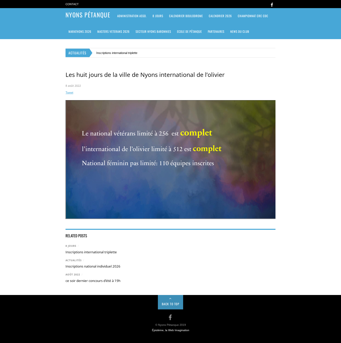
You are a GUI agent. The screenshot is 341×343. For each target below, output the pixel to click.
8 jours (158, 16)
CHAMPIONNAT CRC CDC (253, 16)
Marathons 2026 (79, 31)
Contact (72, 4)
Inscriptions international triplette (116, 53)
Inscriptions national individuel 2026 (93, 266)
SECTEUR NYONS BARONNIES (153, 31)
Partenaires (216, 31)
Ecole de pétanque (189, 31)
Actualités (74, 260)
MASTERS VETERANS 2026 (113, 31)
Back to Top (170, 304)
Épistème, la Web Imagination (170, 330)
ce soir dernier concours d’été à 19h (93, 280)
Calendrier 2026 (220, 16)
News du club (239, 31)
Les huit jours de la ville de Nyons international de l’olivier (145, 75)
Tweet (69, 92)
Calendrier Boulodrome (186, 16)
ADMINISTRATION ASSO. (132, 16)
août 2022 (73, 274)
